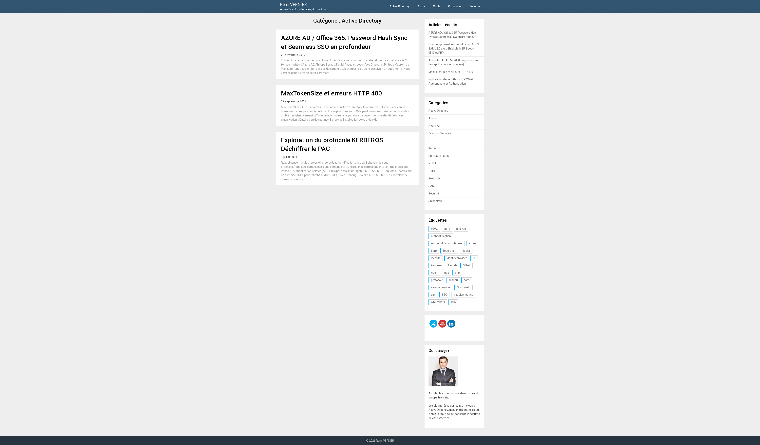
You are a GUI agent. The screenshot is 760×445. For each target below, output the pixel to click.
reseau (453, 280)
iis (474, 258)
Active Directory (399, 6)
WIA (453, 302)
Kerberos (434, 148)
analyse (461, 228)
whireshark (438, 302)
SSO (444, 294)
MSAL (466, 265)
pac (446, 272)
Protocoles (455, 6)
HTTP (432, 140)
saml (467, 280)
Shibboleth (435, 201)
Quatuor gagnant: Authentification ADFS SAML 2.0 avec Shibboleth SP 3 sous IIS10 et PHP (453, 48)
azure (472, 243)
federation (449, 250)
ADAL (434, 228)
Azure (421, 6)
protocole (437, 280)
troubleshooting (463, 294)
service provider (441, 287)
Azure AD (434, 125)
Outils (436, 6)
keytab (452, 265)
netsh (434, 272)
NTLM (432, 163)
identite (436, 258)
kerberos (436, 265)
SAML (432, 186)
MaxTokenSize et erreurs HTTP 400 (331, 93)
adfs (447, 228)
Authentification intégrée (446, 243)
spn (433, 294)
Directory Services (439, 133)
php (457, 272)
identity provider (457, 258)
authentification (441, 236)
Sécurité (474, 6)
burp (434, 250)
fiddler (466, 250)
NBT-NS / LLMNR (438, 155)
